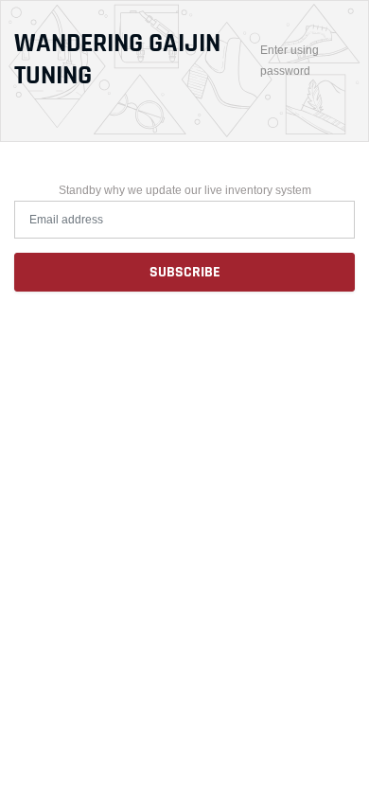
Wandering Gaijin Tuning (117, 60)
